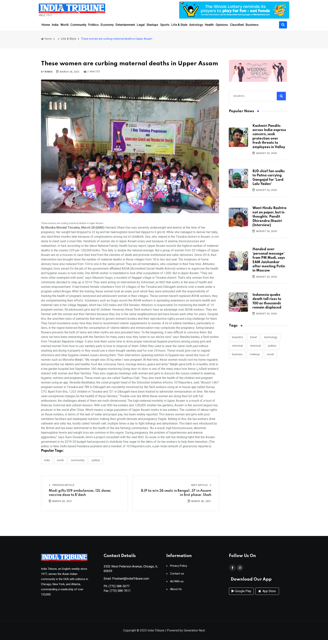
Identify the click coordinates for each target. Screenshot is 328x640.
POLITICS (96, 460)
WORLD (60, 460)
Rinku (48, 71)
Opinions (222, 25)
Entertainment (125, 25)
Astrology (196, 25)
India (55, 25)
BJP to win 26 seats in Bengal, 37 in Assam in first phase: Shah (176, 493)
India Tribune (155, 630)
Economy (107, 25)
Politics (93, 25)
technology (270, 337)
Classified (237, 25)
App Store (269, 591)
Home (46, 25)
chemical (237, 345)
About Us (176, 589)
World (64, 25)
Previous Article (63, 485)
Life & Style (179, 25)
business (237, 354)
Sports (165, 25)
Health (209, 25)
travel (253, 337)
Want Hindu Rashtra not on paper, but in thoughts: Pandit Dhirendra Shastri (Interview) (269, 216)
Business (252, 25)
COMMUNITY (77, 460)
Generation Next (194, 630)
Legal (141, 25)
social (270, 354)
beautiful (237, 337)
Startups (152, 25)
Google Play (242, 591)
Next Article (199, 485)
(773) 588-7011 (120, 591)
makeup (255, 354)
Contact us (177, 573)
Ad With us (177, 581)
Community (78, 25)
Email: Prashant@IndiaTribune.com (126, 578)
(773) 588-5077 (119, 586)
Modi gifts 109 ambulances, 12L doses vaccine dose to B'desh (80, 493)
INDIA (47, 460)
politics (272, 345)
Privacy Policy (178, 565)
